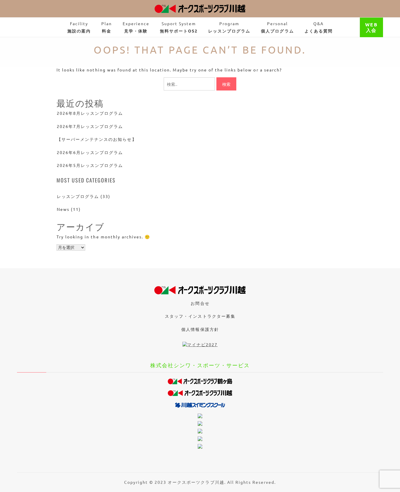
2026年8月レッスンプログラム (90, 113)
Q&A (319, 27)
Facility (79, 27)
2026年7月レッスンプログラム (90, 126)
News (63, 209)
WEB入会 (371, 27)
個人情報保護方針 (200, 329)
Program (229, 27)
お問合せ (200, 303)
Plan (106, 27)
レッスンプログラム (78, 196)
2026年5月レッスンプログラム (90, 165)
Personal (277, 27)
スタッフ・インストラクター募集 (200, 316)
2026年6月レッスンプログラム (90, 152)
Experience (136, 27)
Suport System (179, 27)
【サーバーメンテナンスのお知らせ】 (97, 139)
